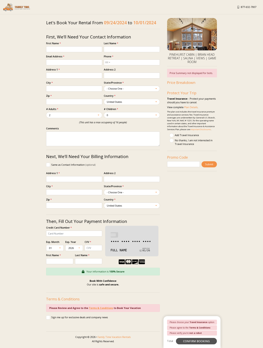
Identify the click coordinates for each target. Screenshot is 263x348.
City (49, 82)
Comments (52, 128)
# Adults (52, 109)
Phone (108, 56)
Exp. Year (70, 242)
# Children (111, 109)
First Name (53, 43)
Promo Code (177, 157)
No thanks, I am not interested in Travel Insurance (193, 142)
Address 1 (53, 69)
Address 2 (110, 69)
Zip (49, 95)
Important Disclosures (201, 129)
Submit (209, 164)
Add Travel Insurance (187, 135)
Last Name (111, 43)
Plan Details (191, 107)
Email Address (55, 56)
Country (110, 95)
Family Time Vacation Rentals (114, 337)
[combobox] (107, 62)
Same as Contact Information (73, 164)
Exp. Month (52, 242)
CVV (88, 242)
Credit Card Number (59, 227)
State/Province (114, 82)
